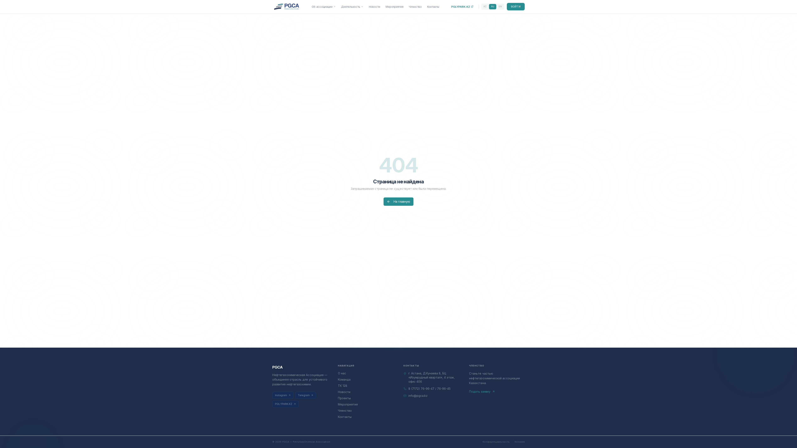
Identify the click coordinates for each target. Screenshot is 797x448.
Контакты (433, 6)
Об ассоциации (322, 6)
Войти (516, 6)
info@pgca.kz (418, 395)
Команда (344, 379)
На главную (402, 201)
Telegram (304, 395)
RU (492, 6)
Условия (520, 441)
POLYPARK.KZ (460, 6)
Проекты (344, 398)
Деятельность (350, 6)
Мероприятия (394, 6)
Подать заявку (479, 391)
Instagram (281, 395)
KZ (485, 6)
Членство (415, 6)
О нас (342, 373)
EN (500, 6)
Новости (374, 6)
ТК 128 (342, 385)
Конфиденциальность (496, 441)
